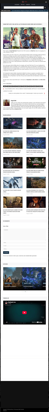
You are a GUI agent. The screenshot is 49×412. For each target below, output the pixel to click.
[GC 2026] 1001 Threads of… (29, 286)
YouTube (33, 4)
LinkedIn (28, 4)
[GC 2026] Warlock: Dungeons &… (10, 286)
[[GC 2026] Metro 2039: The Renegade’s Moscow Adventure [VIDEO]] (13, 162)
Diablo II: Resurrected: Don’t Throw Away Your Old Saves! (26, 93)
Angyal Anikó (13, 100)
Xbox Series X (40, 86)
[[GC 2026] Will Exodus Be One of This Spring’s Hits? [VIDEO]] (13, 123)
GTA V (15, 86)
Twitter (22, 4)
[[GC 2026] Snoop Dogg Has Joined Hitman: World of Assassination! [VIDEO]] (36, 162)
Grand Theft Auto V (10, 86)
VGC (11, 56)
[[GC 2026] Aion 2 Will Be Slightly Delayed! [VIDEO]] (13, 182)
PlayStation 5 (20, 86)
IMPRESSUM (18, 109)
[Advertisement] (25, 16)
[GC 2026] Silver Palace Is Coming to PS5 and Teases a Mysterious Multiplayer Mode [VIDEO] (12, 211)
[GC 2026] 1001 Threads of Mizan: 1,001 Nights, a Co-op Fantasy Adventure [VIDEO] (35, 151)
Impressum (17, 409)
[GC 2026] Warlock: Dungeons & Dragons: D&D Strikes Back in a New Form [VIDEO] (12, 151)
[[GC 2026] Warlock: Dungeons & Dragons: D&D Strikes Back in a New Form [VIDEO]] (13, 143)
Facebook (17, 4)
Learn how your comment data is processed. (28, 255)
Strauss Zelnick (25, 86)
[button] (22, 291)
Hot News (5, 264)
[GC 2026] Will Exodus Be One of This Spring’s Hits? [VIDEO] (11, 131)
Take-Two (30, 86)
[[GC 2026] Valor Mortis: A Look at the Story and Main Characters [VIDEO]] (36, 123)
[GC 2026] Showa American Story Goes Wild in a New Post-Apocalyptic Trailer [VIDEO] (35, 210)
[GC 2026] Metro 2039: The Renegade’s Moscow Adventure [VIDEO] (11, 171)
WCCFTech (8, 83)
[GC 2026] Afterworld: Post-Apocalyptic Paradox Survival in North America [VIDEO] (35, 191)
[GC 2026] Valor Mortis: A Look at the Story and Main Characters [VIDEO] (35, 131)
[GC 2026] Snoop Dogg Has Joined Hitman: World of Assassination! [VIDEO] (35, 171)
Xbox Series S (35, 86)
